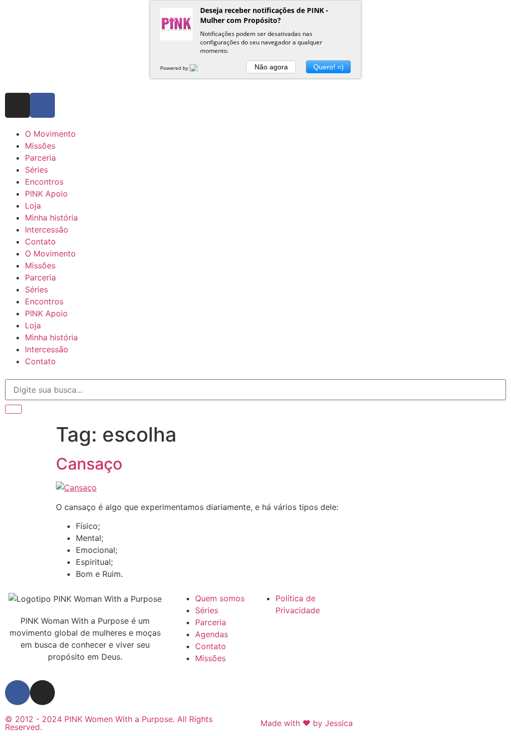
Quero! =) (328, 67)
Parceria (40, 158)
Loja (33, 206)
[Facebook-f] (42, 105)
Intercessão (46, 230)
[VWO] (200, 67)
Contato (40, 241)
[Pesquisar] (13, 409)
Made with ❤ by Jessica (306, 723)
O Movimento (50, 134)
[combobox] (255, 389)
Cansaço (89, 464)
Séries (36, 170)
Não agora (271, 67)
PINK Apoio (46, 194)
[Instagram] (17, 105)
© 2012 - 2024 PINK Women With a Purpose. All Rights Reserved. (109, 723)
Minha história (51, 218)
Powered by (175, 67)
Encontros (44, 182)
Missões (40, 146)
